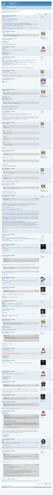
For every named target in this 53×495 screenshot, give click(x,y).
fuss (5, 198)
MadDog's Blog (4, 296)
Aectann (6, 258)
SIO (2, 311)
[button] (39, 14)
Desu (3, 441)
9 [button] (48, 14)
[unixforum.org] (12, 4)
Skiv (5, 290)
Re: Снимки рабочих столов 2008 (9, 15)
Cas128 (3, 81)
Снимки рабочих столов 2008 (10, 11)
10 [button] (49, 14)
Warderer (6, 454)
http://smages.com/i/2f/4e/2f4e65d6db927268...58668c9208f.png (14, 221)
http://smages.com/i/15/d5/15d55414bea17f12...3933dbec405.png (12, 209)
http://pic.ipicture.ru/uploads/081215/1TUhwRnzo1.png (10, 19)
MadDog (6, 335)
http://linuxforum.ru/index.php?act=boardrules (9, 401)
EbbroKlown (6, 464)
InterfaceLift (4, 304)
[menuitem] (3, 7)
